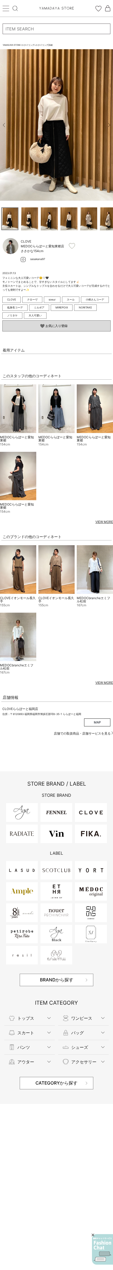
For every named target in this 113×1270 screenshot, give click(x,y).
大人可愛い (35, 315)
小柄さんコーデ (95, 299)
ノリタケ (12, 315)
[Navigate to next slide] (109, 125)
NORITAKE (85, 307)
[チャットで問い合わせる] (102, 1249)
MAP (97, 722)
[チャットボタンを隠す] (93, 1235)
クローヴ (32, 299)
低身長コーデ (15, 307)
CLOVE (11, 299)
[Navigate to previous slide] (4, 125)
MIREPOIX (61, 307)
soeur (52, 299)
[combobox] (56, 29)
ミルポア (39, 307)
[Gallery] (56, 125)
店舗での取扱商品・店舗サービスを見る (82, 733)
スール (71, 299)
